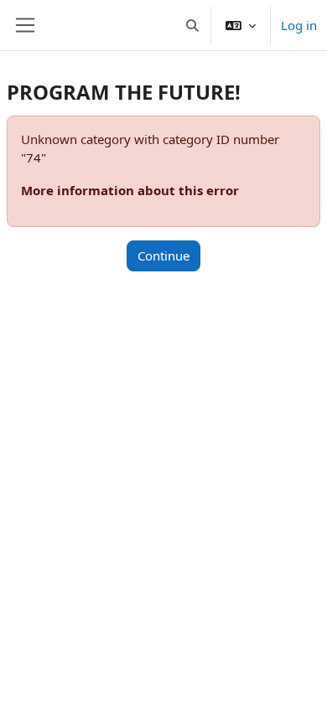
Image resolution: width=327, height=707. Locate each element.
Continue (163, 255)
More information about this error (130, 190)
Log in (299, 25)
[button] (193, 25)
